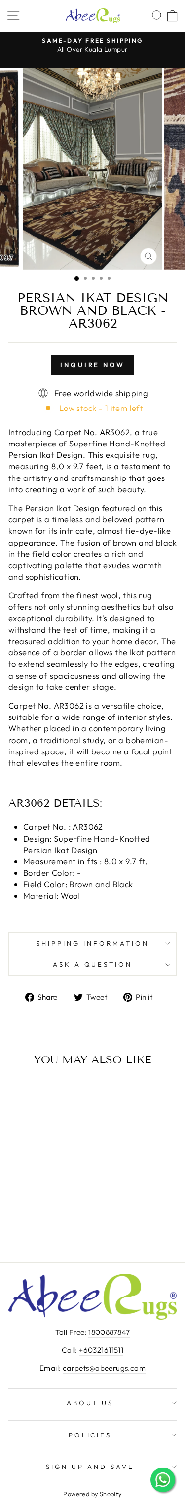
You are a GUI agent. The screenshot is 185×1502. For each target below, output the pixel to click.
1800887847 (109, 1332)
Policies (90, 1435)
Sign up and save (90, 1466)
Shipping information (92, 943)
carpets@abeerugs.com (104, 1368)
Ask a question (93, 964)
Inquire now (92, 365)
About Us (90, 1403)
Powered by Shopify (92, 1494)
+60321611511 (101, 1350)
